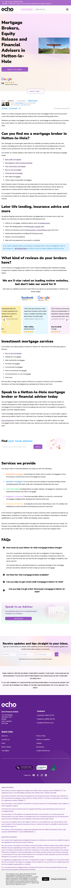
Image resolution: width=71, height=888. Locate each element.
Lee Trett (23, 105)
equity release (35, 227)
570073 (40, 798)
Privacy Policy (41, 736)
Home (3, 101)
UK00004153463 (28, 832)
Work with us (40, 9)
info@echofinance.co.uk (45, 723)
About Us (4, 736)
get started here (21, 248)
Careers (39, 743)
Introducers (40, 747)
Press (3, 743)
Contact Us (5, 739)
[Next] (67, 320)
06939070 (57, 791)
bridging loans (45, 223)
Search (37, 447)
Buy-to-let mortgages (13, 170)
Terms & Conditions (43, 739)
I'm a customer (27, 9)
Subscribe (57, 654)
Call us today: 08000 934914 (13, 2)
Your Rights (5, 751)
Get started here (7, 420)
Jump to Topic (34, 91)
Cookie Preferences (43, 751)
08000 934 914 (50, 719)
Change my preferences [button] (58, 879)
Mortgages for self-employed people (18, 163)
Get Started (18, 618)
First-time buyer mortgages (15, 166)
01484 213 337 (49, 715)
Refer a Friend (6, 747)
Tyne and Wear (21, 101)
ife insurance (31, 230)
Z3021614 (20, 800)
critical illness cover (44, 230)
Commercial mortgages (14, 173)
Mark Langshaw (19, 103)
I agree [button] (45, 879)
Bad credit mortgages (13, 159)
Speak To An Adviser (14, 69)
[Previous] (4, 320)
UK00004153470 (13, 832)
